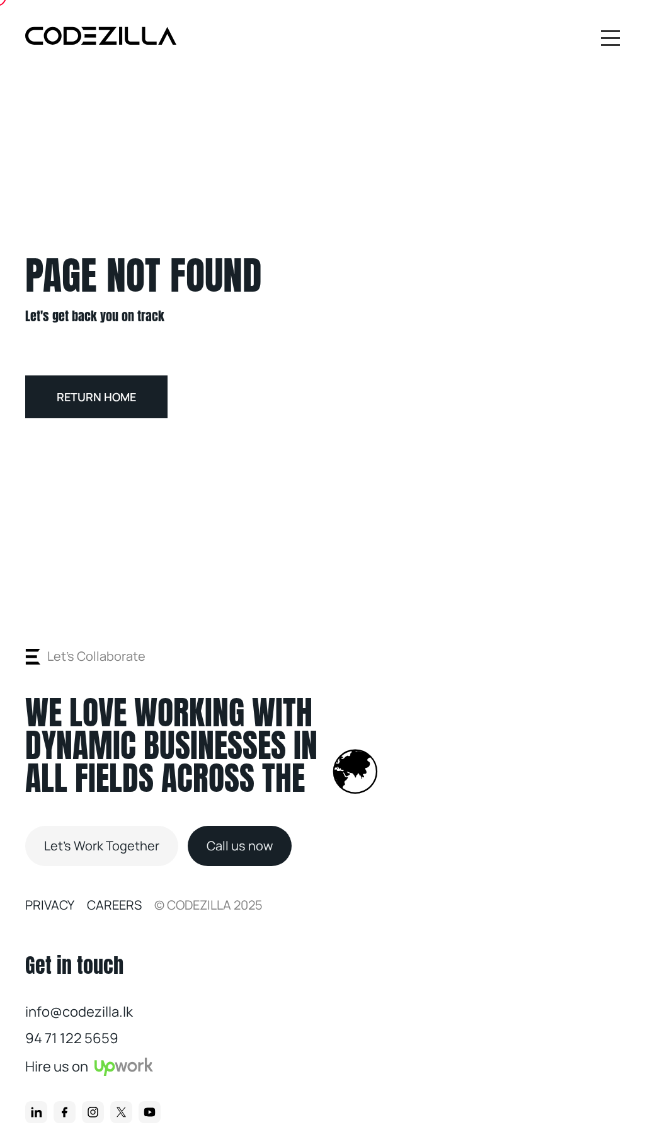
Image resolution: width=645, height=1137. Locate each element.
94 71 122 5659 (71, 1038)
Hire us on (56, 1066)
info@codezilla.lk (79, 1011)
